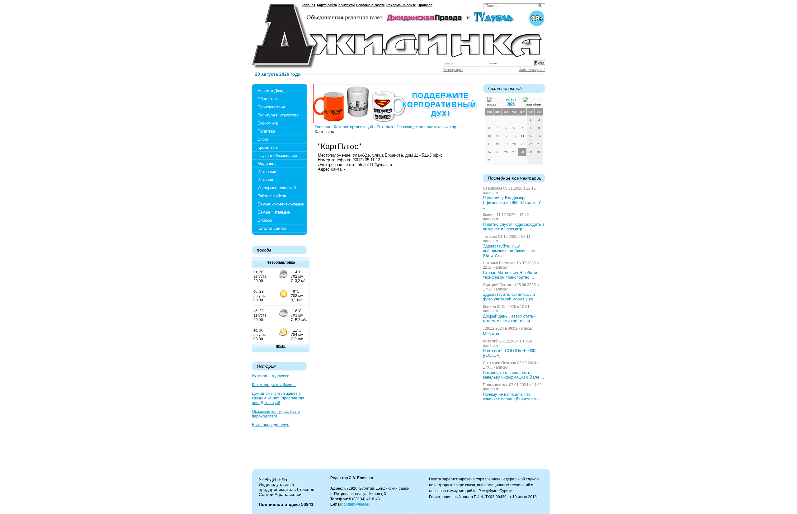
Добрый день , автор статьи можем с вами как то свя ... (509, 318)
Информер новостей (276, 188)
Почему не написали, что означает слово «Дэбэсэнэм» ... (513, 396)
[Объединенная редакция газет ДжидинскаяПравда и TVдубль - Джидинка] (398, 33)
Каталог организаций (353, 127)
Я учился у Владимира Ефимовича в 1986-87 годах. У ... (512, 203)
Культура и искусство (278, 115)
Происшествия (271, 107)
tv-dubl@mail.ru (357, 504)
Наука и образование (277, 155)
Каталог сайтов (271, 228)
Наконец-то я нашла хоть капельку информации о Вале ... (513, 375)
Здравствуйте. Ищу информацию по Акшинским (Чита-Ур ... (509, 251)
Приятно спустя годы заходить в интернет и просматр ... (514, 226)
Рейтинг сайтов (271, 196)
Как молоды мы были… (274, 384)
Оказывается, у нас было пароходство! (276, 413)
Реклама (385, 127)
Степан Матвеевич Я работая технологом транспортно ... (510, 275)
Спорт (263, 139)
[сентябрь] (532, 102)
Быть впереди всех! (271, 424)
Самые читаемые (273, 212)
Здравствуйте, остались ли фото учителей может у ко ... (510, 296)
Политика (266, 131)
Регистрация (453, 70)
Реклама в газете (370, 5)
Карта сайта (327, 5)
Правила (424, 5)
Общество (267, 99)
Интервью (266, 171)
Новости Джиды (272, 90)
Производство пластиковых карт (427, 127)
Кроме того (267, 147)
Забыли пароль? (532, 70)
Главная (308, 5)
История (265, 179)
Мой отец (491, 333)
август (511, 99)
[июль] (492, 102)
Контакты (346, 5)
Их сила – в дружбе (270, 376)
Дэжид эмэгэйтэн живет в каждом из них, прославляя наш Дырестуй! (278, 398)
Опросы (264, 220)
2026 (511, 104)
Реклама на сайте (401, 5)
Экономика (267, 123)
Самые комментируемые (280, 204)
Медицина (266, 163)
